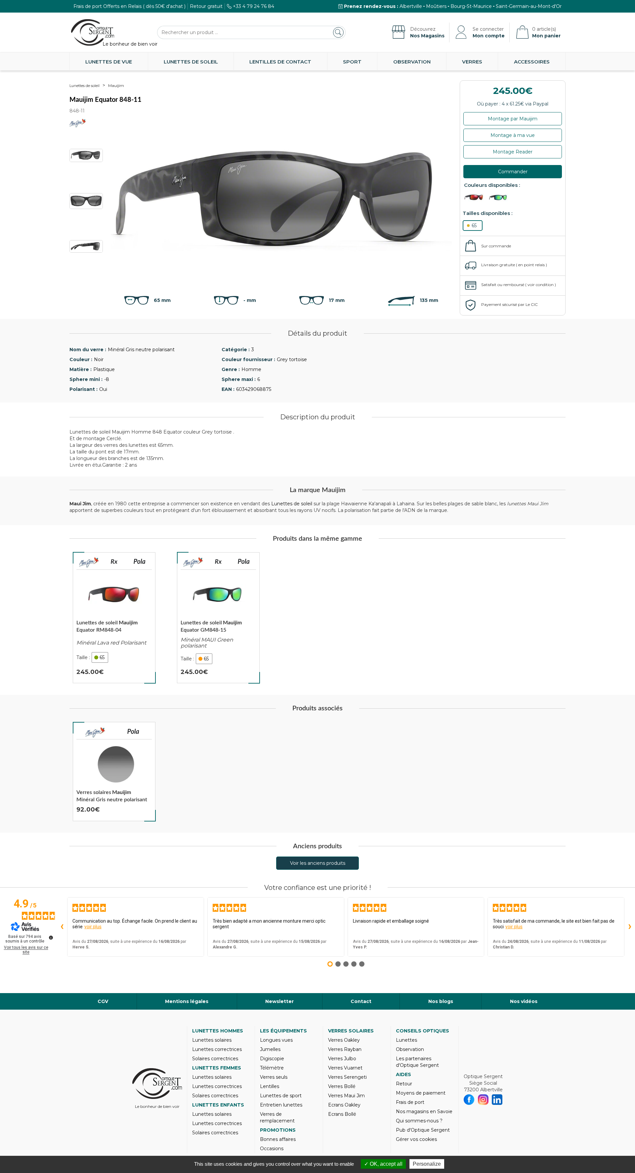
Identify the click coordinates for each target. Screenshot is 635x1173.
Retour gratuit (206, 6)
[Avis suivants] (629, 927)
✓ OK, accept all (383, 1164)
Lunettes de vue (108, 62)
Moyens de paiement (420, 1093)
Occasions (271, 1149)
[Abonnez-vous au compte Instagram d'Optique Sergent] (483, 1099)
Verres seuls (273, 1077)
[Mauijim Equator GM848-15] (218, 617)
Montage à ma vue (512, 135)
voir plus (93, 926)
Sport (352, 62)
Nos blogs (440, 1001)
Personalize (427, 1164)
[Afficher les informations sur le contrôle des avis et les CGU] (51, 937)
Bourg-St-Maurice (471, 6)
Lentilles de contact (280, 62)
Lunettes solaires (212, 1040)
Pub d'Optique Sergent (423, 1130)
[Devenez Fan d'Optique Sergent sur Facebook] (469, 1099)
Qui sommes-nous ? (419, 1121)
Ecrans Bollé (342, 1114)
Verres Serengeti (347, 1077)
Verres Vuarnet (345, 1068)
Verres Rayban (344, 1049)
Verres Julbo (342, 1059)
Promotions (278, 1130)
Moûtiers (436, 6)
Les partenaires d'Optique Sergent (417, 1062)
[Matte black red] (475, 197)
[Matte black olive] (500, 197)
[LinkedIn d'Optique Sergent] (497, 1099)
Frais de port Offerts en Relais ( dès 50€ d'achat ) (129, 6)
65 (474, 226)
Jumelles (270, 1049)
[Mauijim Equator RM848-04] (114, 617)
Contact (361, 1001)
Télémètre (272, 1068)
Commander (513, 172)
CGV (103, 1001)
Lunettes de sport (281, 1096)
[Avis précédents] (61, 927)
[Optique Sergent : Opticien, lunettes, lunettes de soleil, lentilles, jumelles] (92, 32)
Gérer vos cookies (416, 1139)
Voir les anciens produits (317, 863)
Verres (472, 62)
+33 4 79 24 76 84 (253, 6)
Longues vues (276, 1040)
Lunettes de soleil (191, 62)
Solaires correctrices (215, 1059)
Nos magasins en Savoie (424, 1111)
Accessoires (532, 62)
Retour (404, 1084)
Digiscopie (272, 1059)
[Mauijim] (89, 562)
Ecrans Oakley (344, 1105)
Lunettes (406, 1040)
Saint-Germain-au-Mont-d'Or (529, 6)
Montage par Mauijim (512, 119)
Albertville (411, 6)
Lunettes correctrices (217, 1049)
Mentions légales (186, 1001)
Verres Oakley (344, 1040)
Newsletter (279, 1001)
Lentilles (269, 1086)
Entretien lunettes (281, 1105)
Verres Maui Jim (346, 1096)
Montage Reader (512, 152)
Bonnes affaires (278, 1139)
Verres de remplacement (277, 1117)
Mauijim (116, 85)
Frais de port (410, 1102)
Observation (412, 62)
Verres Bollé (342, 1086)
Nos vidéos (523, 1001)
